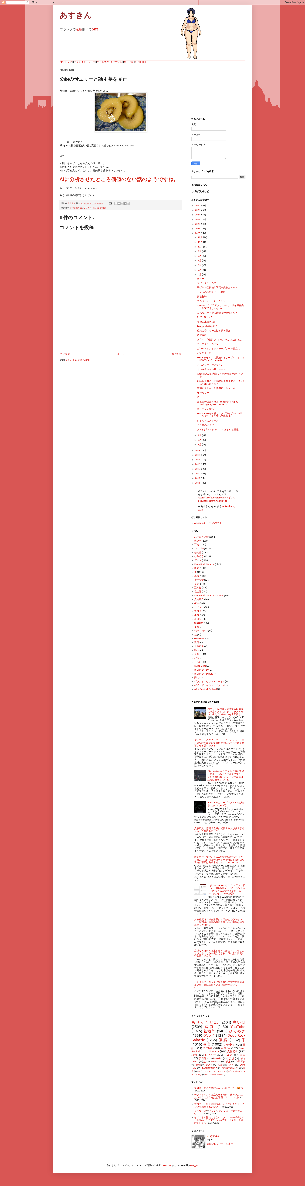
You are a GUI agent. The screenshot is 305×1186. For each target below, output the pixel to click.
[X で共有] (122, 203)
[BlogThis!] (119, 203)
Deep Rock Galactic (204, 564)
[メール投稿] (110, 203)
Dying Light (200, 665)
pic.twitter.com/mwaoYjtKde (212, 500)
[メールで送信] (116, 203)
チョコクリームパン (208, 344)
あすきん (76, 15)
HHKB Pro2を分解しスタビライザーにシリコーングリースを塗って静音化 (221, 414)
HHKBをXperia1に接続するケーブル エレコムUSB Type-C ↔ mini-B (221, 359)
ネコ (196, 615)
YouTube (199, 548)
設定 (196, 642)
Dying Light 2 (201, 630)
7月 (200, 260)
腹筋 (79, 29)
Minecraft (199, 638)
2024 (198, 214)
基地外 (197, 552)
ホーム (120, 354)
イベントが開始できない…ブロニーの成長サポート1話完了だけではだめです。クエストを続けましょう (219, 1120)
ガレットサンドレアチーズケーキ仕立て (218, 348)
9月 (200, 251)
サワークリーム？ (206, 283)
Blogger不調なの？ (207, 326)
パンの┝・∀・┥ (206, 353)
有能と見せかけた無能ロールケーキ (216, 388)
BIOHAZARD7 (201, 669)
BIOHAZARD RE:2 (203, 673)
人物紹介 (199, 599)
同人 (196, 677)
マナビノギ (66, 62)
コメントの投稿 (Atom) (77, 359)
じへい (197, 662)
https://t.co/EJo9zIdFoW (211, 497)
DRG (95, 29)
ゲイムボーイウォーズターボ (209, 685)
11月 (200, 241)
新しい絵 (128, 62)
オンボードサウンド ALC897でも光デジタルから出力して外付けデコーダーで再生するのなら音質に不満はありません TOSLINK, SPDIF (219, 859)
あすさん (215, 1136)
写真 (196, 544)
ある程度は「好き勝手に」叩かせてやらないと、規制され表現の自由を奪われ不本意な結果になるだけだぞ (219, 922)
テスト (197, 654)
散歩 (196, 658)
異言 (196, 576)
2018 (198, 455)
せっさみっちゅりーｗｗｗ (211, 369)
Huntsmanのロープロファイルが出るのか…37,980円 (225, 804)
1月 (200, 444)
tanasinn (198, 622)
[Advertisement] (121, 326)
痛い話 (96, 208)
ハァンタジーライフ (84, 62)
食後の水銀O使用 (206, 321)
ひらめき (87, 208)
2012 (198, 478)
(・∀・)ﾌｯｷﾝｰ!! (204, 317)
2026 (198, 205)
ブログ (197, 611)
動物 (196, 650)
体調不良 (199, 646)
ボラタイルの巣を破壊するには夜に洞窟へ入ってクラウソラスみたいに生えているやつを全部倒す (225, 711)
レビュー (199, 607)
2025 (198, 210)
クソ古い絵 (116, 62)
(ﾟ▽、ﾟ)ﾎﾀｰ (140, 62)
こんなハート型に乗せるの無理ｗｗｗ (217, 312)
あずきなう (203, 335)
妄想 (196, 626)
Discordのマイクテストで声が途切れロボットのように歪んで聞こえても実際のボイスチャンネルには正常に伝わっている (225, 775)
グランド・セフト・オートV (209, 681)
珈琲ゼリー (203, 392)
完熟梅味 (202, 296)
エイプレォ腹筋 (205, 409)
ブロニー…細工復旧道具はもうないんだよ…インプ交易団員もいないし (219, 1105)
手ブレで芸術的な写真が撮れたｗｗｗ (217, 287)
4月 (200, 274)
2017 (198, 459)
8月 (200, 255)
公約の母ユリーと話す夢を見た (213, 330)
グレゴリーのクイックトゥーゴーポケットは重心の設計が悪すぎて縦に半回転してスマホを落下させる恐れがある (219, 743)
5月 (200, 269)
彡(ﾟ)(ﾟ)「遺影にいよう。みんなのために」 (220, 339)
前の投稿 (176, 354)
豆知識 (197, 587)
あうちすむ (103, 62)
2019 (198, 450)
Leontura (166, 1165)
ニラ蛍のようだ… (206, 425)
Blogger (194, 1165)
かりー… (202, 278)
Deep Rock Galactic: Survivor (209, 595)
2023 (198, 219)
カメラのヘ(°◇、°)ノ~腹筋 (211, 292)
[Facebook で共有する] (125, 203)
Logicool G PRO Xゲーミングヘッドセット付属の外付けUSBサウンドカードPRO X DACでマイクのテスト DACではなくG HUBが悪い (226, 889)
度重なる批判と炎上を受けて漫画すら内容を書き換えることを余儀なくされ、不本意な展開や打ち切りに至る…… (219, 953)
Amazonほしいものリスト (208, 523)
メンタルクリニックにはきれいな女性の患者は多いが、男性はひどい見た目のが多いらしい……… (219, 985)
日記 (196, 583)
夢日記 (103, 208)
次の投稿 (65, 354)
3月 (200, 435)
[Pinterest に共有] (128, 203)
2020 (198, 233)
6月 (200, 265)
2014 (198, 473)
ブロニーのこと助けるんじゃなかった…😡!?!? (218, 1088)
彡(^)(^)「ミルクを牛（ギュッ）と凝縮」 (219, 429)
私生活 (197, 591)
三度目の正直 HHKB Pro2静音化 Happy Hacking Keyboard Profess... (217, 403)
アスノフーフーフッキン (210, 364)
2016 (198, 464)
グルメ (197, 560)
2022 (198, 224)
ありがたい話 (76, 208)
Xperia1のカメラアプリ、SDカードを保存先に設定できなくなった (220, 306)
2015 (198, 469)
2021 (198, 228)
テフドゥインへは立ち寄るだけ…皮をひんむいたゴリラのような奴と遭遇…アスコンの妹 (219, 1096)
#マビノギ (229, 497)
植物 (196, 603)
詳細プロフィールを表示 (220, 1143)
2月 (200, 439)
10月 (200, 246)
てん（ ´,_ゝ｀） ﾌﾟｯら (211, 301)
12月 (200, 237)
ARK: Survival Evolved (205, 689)
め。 (199, 397)
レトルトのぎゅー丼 (208, 420)
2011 (198, 482)
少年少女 (199, 579)
